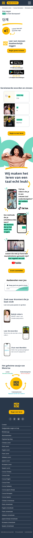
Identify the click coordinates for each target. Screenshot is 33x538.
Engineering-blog (7, 439)
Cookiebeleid (28, 532)
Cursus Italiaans (7, 486)
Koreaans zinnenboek (8, 522)
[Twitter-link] (14, 419)
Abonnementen (6, 435)
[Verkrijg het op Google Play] (16, 72)
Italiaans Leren (6, 457)
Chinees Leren (6, 443)
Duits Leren (5, 446)
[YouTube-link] (18, 419)
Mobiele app (5, 432)
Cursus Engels (6, 479)
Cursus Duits (6, 475)
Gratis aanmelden (16, 271)
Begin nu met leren (16, 133)
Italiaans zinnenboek (8, 515)
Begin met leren (12, 3)
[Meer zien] (29, 3)
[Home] (5, 43)
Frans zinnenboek (7, 511)
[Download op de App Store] (16, 62)
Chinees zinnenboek (8, 501)
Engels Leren (6, 450)
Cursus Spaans (6, 497)
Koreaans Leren (6, 8)
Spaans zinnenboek (8, 526)
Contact (4, 425)
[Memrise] (3, 3)
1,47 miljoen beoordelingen (16, 77)
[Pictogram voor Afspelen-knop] (9, 96)
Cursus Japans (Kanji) (8, 490)
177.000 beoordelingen (16, 68)
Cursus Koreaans (18, 8)
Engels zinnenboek (7, 508)
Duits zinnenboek (7, 504)
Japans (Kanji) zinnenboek (10, 519)
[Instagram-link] (22, 419)
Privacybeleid (19, 532)
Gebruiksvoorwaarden (7, 532)
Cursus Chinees (6, 472)
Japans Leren (6, 461)
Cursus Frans (6, 482)
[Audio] (6, 31)
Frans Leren (5, 453)
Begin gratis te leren (16, 50)
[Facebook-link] (10, 419)
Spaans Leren (6, 468)
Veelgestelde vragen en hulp (10, 428)
